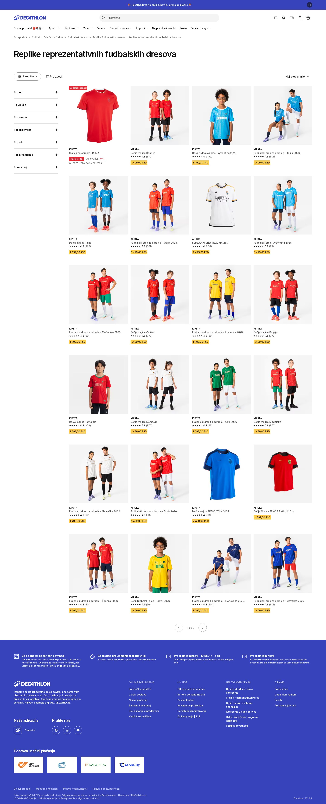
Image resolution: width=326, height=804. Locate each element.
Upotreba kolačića (47, 788)
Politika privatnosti (237, 725)
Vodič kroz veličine (140, 716)
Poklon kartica (185, 700)
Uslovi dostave (137, 694)
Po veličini (20, 104)
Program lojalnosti (285, 705)
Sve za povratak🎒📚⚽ (28, 28)
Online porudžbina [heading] (141, 682)
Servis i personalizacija (191, 694)
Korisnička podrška (140, 689)
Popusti (141, 28)
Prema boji (20, 167)
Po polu (18, 142)
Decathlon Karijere (285, 694)
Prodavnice (281, 689)
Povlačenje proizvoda (190, 705)
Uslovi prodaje (22, 788)
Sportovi (53, 28)
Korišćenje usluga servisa (241, 711)
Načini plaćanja (138, 700)
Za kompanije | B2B (188, 716)
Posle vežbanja (23, 154)
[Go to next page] (203, 628)
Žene (86, 28)
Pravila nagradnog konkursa (242, 697)
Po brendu (20, 117)
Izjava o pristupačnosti (106, 788)
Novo (183, 28)
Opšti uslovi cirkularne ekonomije (239, 705)
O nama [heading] (279, 682)
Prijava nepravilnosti (75, 788)
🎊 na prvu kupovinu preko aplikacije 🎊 (159, 4)
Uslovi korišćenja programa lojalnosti (242, 719)
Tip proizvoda (22, 129)
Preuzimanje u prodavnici (144, 711)
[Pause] (309, 5)
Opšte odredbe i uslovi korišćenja (239, 691)
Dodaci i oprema (120, 28)
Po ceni (18, 92)
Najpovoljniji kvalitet (164, 28)
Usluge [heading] (182, 682)
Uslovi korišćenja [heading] (238, 682)
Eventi (278, 700)
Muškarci (71, 28)
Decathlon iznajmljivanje (192, 711)
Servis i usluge (200, 28)
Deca (100, 28)
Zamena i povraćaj (140, 705)
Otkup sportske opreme (191, 689)
